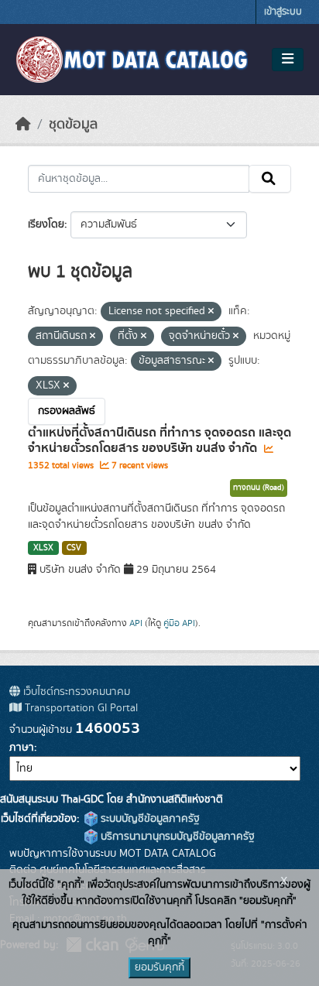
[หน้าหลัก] (23, 125)
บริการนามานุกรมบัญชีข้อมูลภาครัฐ (176, 836)
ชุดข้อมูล (73, 125)
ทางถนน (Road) (258, 487)
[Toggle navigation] (288, 59)
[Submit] (270, 179)
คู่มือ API (179, 623)
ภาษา (21, 747)
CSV (74, 548)
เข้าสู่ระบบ (283, 12)
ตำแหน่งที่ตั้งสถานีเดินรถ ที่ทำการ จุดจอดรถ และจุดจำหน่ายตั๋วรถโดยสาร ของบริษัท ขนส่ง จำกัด (159, 441)
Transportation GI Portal (80, 708)
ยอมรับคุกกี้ (159, 967)
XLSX (43, 548)
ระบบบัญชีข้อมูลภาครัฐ (149, 819)
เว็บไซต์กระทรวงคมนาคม (75, 692)
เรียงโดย (46, 224)
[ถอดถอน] (211, 312)
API (135, 623)
